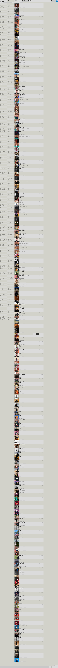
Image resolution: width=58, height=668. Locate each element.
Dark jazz (9, 80)
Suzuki (1, 283)
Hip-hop (9, 161)
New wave (1, 216)
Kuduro (1, 183)
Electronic (2, 111)
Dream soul (9, 95)
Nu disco (9, 222)
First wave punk (3, 124)
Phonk (8, 230)
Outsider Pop (2, 226)
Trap (8, 295)
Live (8, 190)
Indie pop (2, 169)
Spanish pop (2, 277)
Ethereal (1, 116)
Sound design (2, 273)
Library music (2, 189)
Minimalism (2, 204)
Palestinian (2, 227)
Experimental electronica (10, 119)
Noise (8, 217)
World (8, 313)
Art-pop (9, 31)
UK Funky (1, 300)
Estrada (9, 115)
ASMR (1, 11)
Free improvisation (2, 130)
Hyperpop (9, 163)
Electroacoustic (3, 110)
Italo (8, 172)
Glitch (1, 142)
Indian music (2, 168)
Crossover (2, 72)
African (9, 17)
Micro (8, 199)
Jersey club (2, 179)
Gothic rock (2, 146)
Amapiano (1, 23)
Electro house (2, 108)
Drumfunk (9, 98)
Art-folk (1, 31)
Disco (1, 90)
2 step (1, 5)
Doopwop (9, 93)
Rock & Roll (2, 256)
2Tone (8, 6)
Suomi (1, 282)
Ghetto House (2, 140)
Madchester (9, 194)
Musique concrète (10, 211)
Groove (9, 148)
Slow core (9, 266)
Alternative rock (10, 22)
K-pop (1, 182)
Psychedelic (2, 244)
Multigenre (9, 210)
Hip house (2, 161)
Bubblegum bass (2, 60)
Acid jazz (2, 15)
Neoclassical (10, 212)
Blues (8, 50)
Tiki (1, 293)
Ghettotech (9, 140)
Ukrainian (9, 304)
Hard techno (2, 156)
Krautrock (9, 182)
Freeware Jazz (2, 131)
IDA (2, 1)
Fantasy (9, 120)
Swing (8, 283)
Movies (1, 210)
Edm (0, 105)
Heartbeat (9, 157)
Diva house (9, 90)
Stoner (9, 279)
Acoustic (9, 16)
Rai (8, 249)
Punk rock (2, 246)
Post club (9, 235)
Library (9, 188)
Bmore (1, 51)
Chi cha (9, 62)
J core (9, 173)
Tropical (9, 299)
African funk (2, 18)
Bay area (9, 43)
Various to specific (9, 308)
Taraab (1, 289)
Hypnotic (1, 166)
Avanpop (9, 32)
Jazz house (2, 177)
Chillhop (9, 64)
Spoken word (2, 279)
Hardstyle (2, 157)
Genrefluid (9, 137)
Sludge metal (10, 268)
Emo (0, 112)
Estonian (1, 115)
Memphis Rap (10, 198)
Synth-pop (2, 285)
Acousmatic (2, 16)
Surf (8, 282)
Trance (1, 295)
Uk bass (1, 303)
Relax (1, 254)
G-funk (1, 135)
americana (9, 317)
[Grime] (9, 147)
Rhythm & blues (10, 254)
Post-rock (2, 238)
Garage (9, 136)
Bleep (1, 49)
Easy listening (2, 104)
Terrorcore (9, 290)
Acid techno (10, 15)
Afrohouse (2, 21)
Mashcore (9, 195)
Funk (1, 132)
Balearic (1, 38)
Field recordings (10, 122)
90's (8, 10)
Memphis (1, 198)
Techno (1, 290)
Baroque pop (10, 40)
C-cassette (9, 60)
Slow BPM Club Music (2, 267)
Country (9, 71)
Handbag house (10, 152)
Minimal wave (10, 203)
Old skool (9, 223)
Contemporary (10, 70)
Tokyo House (10, 293)
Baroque (1, 40)
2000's (1, 6)
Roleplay (9, 257)
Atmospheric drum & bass (3, 33)
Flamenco (9, 124)
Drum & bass (2, 98)
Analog (1, 26)
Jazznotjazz (10, 178)
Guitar (9, 151)
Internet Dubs (2, 172)
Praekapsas (2, 240)
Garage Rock (2, 137)
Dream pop (2, 95)
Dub (0, 99)
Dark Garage (10, 77)
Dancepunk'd (10, 76)
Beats (8, 46)
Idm (0, 167)
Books (8, 54)
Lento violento (2, 188)
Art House (9, 27)
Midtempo (9, 200)
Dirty (8, 89)
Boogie (1, 54)
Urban (8, 305)
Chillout (1, 65)
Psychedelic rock (3, 245)
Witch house (2, 313)
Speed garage (10, 277)
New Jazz (1, 213)
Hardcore (9, 156)
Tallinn (16, 0)
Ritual (1, 255)
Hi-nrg (9, 158)
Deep (8, 83)
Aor (0, 27)
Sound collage (10, 272)
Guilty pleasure (3, 151)
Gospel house (2, 145)
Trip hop (1, 299)
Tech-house (9, 289)
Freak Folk (2, 128)
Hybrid (9, 162)
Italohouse (2, 173)
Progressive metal (3, 241)
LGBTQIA (1, 184)
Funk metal (9, 132)
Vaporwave (2, 306)
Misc (8, 204)
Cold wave (2, 70)
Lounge (1, 193)
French (9, 131)
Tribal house (2, 298)
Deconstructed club (2, 84)
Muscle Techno (2, 211)
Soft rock (9, 269)
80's (1, 10)
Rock (8, 255)
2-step (9, 5)
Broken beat (10, 59)
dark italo (9, 319)
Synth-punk (9, 285)
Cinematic (2, 67)
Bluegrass (2, 50)
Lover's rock (10, 193)
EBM (0, 103)
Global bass (10, 142)
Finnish (9, 123)
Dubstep (9, 100)
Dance (1, 75)
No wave (1, 217)
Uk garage (2, 304)
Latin (8, 184)
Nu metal (1, 223)
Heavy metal (2, 158)
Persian (1, 228)
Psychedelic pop (10, 244)
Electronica (10, 111)
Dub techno (2, 100)
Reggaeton (9, 251)
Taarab (1, 288)
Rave (8, 250)
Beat (1, 45)
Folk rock (9, 125)
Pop (0, 233)
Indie (8, 168)
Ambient (9, 23)
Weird (1, 312)
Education (9, 105)
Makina (1, 195)
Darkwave (1, 81)
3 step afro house (3, 7)
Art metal (2, 28)
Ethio (8, 116)
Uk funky (9, 303)
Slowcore (1, 268)
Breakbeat (9, 56)
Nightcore (9, 216)
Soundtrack (2, 274)
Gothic (9, 145)
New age (9, 213)
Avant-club (9, 34)
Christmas (9, 66)
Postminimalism (10, 238)
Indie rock (9, 169)
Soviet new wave (10, 274)
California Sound (3, 61)
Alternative (2, 22)
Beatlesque (2, 46)
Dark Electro (2, 77)
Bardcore (9, 39)
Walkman (1, 311)
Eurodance (2, 117)
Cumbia (9, 72)
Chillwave (9, 65)
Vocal (1, 310)
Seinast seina (10, 262)
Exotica (9, 117)
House (1, 162)
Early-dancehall (10, 103)
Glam (1, 141)
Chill (1, 64)
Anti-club (9, 26)
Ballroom (9, 38)
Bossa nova (2, 55)
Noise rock (2, 218)
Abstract (9, 11)
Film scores (2, 123)
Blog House (9, 49)
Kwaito (9, 183)
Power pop (9, 239)
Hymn (1, 163)
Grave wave (2, 147)
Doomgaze (1, 93)
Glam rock (9, 141)
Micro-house (2, 200)
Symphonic (2, 284)
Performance (10, 227)
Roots (1, 260)
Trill (8, 298)
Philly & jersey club (10, 229)
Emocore (9, 112)
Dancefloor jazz (10, 75)
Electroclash (10, 110)
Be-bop (1, 44)
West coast (9, 312)
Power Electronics (3, 239)
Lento (8, 187)
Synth (8, 284)
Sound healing (10, 273)
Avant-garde (2, 35)
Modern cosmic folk (10, 206)
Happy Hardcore (2, 153)
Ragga (1, 249)
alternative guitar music (2, 318)
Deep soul (2, 87)
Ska (8, 265)
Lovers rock (2, 194)
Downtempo (9, 94)
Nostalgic (9, 221)
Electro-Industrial (9, 108)
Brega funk (2, 59)
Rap (0, 250)
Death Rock (2, 82)
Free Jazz (9, 128)
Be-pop (9, 44)
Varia (8, 306)
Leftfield (2, 187)
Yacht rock (2, 316)
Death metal (10, 82)
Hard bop (9, 153)
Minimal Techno (2, 203)
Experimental (2, 118)
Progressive (10, 240)
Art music (9, 28)
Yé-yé (8, 316)
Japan (8, 174)
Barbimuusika (2, 39)
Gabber (1, 136)
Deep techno (10, 87)
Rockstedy (2, 257)
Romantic (1, 259)
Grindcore (2, 148)
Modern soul (2, 207)
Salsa (1, 261)
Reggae (1, 251)
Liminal (9, 189)
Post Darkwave (2, 234)
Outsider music (10, 226)
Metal (1, 199)
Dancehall (2, 76)
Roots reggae (10, 260)
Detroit (9, 88)
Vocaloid (9, 310)
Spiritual (2, 278)
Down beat (2, 94)
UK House (9, 300)
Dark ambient (2, 80)
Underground (2, 305)
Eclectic (9, 104)
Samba (8, 261)
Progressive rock (10, 241)
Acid (8, 12)
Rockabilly (9, 256)
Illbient (9, 167)
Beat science (10, 45)
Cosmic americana (3, 71)
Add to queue (41, 11)
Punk (8, 245)
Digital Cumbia (2, 89)
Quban (8, 246)
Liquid (1, 190)
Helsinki (23, 0)
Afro (8, 18)
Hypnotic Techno (10, 166)
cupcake (1, 319)
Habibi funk (2, 152)
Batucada (1, 43)
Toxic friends (2, 294)
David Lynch (10, 81)
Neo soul (1, 212)
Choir (1, 66)
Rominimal (9, 259)
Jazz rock (9, 177)
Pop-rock (9, 233)
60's (8, 7)
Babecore (9, 35)
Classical (9, 67)
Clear (13, 2)
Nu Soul (1, 222)
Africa (1, 17)
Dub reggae (9, 99)
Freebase (9, 129)
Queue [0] (56, 665)
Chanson (1, 62)
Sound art (2, 272)
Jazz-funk (2, 178)
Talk (8, 288)
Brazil (9, 55)
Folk (1, 125)
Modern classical (3, 205)
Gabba (8, 135)
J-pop (1, 174)
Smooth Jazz (2, 269)
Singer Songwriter (3, 265)
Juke (8, 179)
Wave (8, 311)
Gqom (8, 146)
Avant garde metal (3, 34)
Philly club (2, 230)
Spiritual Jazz (10, 278)
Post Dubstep (10, 234)
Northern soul (2, 221)
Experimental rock (3, 120)
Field (1, 122)
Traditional (10, 294)
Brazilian (2, 56)
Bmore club (9, 51)
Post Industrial (3, 235)
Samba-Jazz (2, 262)
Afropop (9, 21)
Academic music (2, 12)
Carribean (9, 61)
